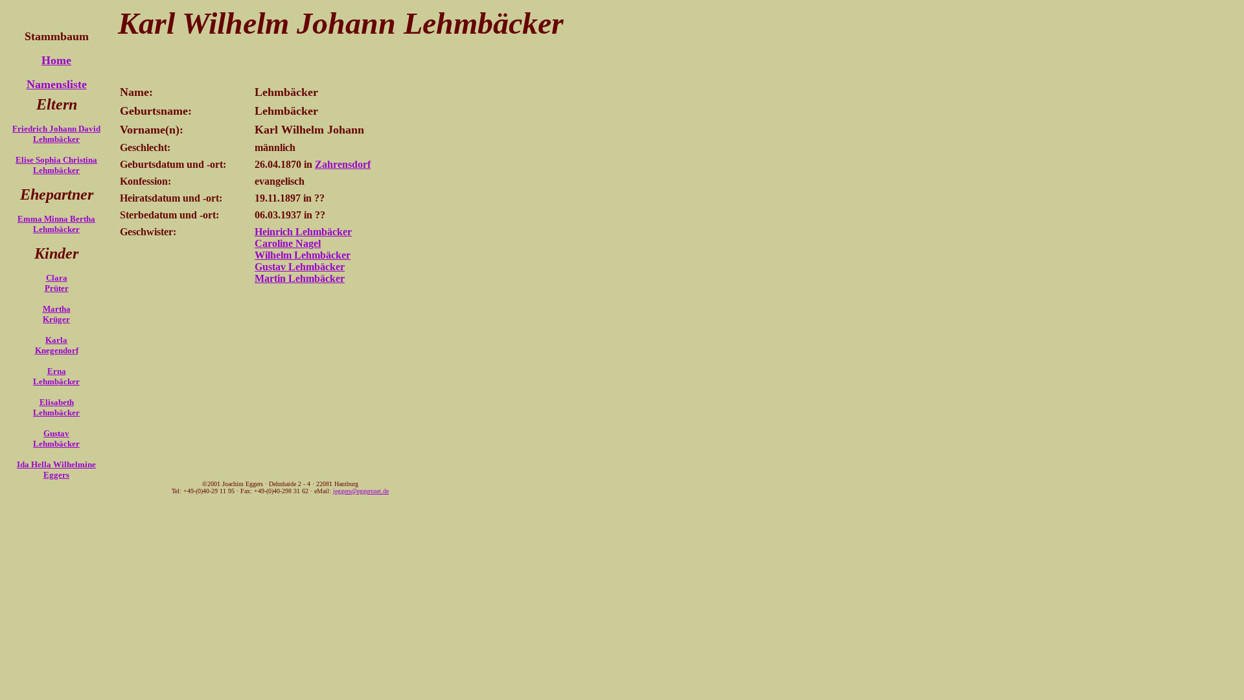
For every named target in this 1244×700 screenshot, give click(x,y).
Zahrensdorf (343, 164)
